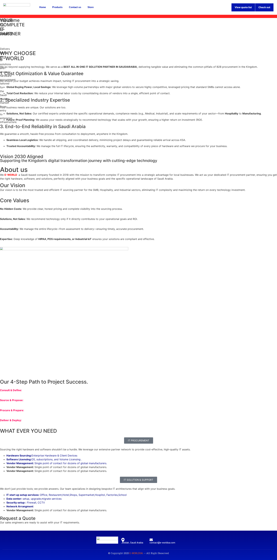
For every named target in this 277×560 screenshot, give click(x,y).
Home (42, 7)
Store (91, 7)
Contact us (75, 7)
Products (57, 7)
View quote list (243, 7)
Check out (264, 7)
